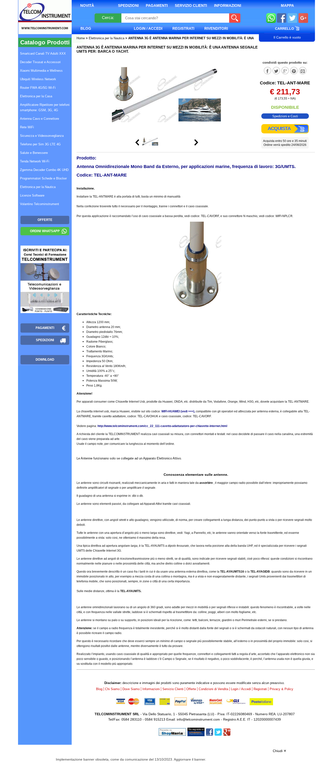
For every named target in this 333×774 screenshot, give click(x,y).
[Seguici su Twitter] (292, 18)
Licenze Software (32, 195)
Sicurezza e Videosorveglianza (42, 136)
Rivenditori (216, 28)
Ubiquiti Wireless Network (38, 79)
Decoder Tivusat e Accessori (40, 62)
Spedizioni (128, 5)
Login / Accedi (148, 28)
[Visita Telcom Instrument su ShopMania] (172, 732)
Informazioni (227, 5)
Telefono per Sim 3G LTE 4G (40, 144)
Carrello (285, 28)
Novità (87, 5)
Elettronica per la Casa (36, 96)
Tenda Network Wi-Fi (34, 161)
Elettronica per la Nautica (106, 38)
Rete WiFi (27, 127)
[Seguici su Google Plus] (303, 18)
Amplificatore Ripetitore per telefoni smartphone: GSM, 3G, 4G (44, 107)
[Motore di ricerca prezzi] (196, 732)
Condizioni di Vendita (213, 689)
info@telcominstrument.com (198, 719)
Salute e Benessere (34, 153)
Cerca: (108, 17)
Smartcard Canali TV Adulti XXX (43, 53)
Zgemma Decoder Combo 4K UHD (44, 170)
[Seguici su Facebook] (281, 18)
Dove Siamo (131, 689)
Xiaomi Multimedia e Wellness (41, 70)
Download (45, 359)
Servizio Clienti (191, 5)
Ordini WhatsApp (45, 231)
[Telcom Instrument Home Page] (41, 22)
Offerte (191, 689)
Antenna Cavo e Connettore (39, 118)
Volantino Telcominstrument (39, 204)
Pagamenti (157, 5)
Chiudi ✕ (279, 751)
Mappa (287, 5)
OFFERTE (45, 220)
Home (81, 38)
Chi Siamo (112, 689)
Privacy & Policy (281, 689)
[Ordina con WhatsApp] (271, 18)
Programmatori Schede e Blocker (43, 178)
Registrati (183, 28)
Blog (85, 28)
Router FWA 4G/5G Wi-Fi (38, 87)
